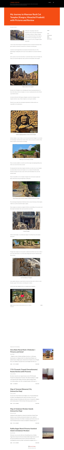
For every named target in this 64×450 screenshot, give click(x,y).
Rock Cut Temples (28, 305)
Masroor (48, 37)
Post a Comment (16, 403)
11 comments (15, 383)
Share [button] (48, 30)
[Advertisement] (25, 336)
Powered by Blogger (32, 446)
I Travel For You (14, 2)
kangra (48, 36)
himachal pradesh (49, 35)
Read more (37, 383)
